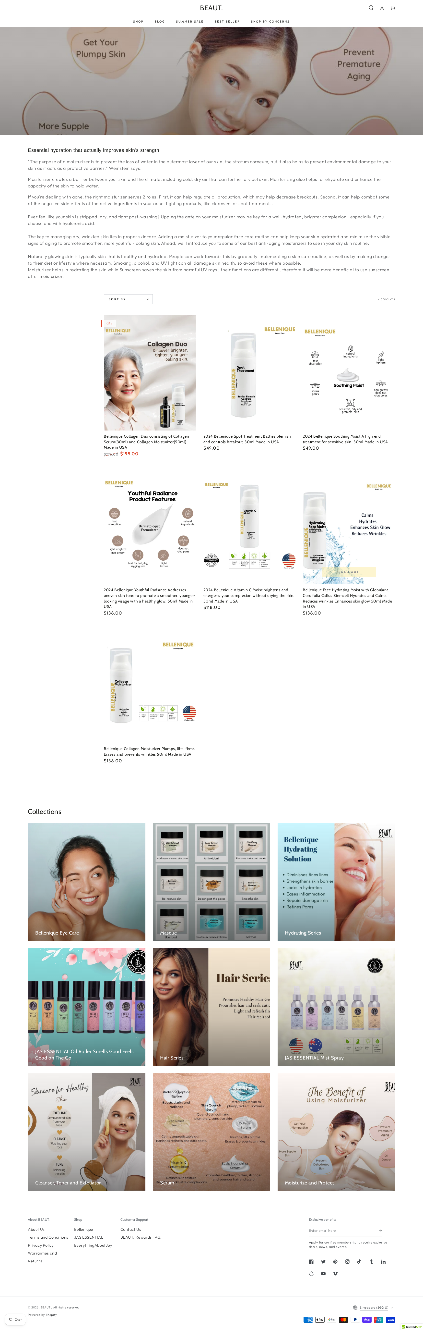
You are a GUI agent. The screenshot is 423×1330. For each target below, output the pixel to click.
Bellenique (83, 1229)
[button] (371, 7)
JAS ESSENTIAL (89, 1237)
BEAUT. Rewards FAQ (140, 1237)
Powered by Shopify (42, 1315)
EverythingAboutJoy (93, 1245)
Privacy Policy (41, 1245)
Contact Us (130, 1229)
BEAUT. (45, 1307)
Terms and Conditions (48, 1237)
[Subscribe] (380, 1230)
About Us (36, 1229)
